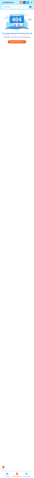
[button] (21, 2)
